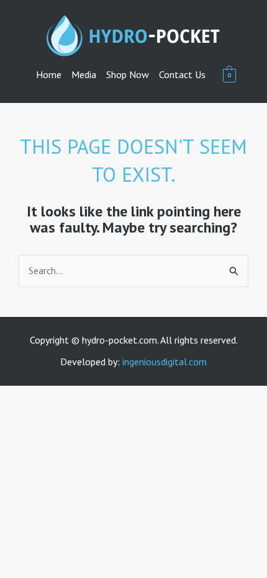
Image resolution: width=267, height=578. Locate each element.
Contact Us (182, 74)
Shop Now (127, 74)
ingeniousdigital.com (164, 361)
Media (83, 74)
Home (48, 74)
